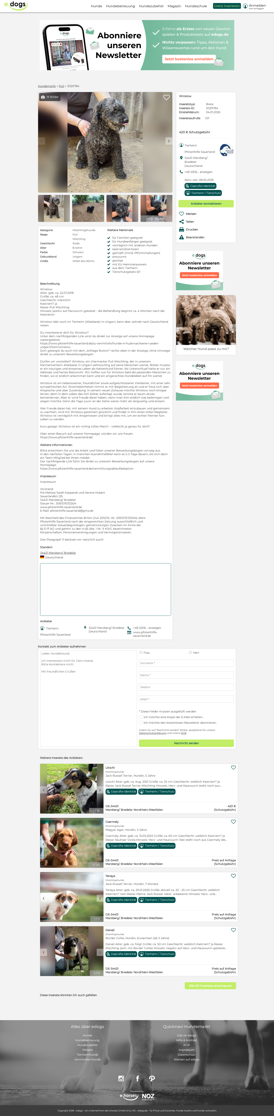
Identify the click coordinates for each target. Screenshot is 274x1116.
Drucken (192, 229)
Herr (195, 652)
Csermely (112, 822)
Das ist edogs (186, 1035)
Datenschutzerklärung (152, 733)
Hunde (87, 1035)
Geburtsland (48, 256)
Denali (110, 930)
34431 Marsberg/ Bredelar (58, 553)
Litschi (110, 767)
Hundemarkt (47, 86)
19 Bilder (50, 97)
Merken (191, 214)
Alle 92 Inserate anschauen (210, 986)
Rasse (44, 234)
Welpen (87, 1050)
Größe (44, 261)
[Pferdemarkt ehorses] (129, 1097)
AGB (183, 733)
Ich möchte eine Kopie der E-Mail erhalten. (173, 717)
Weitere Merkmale (120, 230)
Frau (146, 652)
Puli (61, 86)
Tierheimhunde (87, 1054)
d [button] (168, 141)
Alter (43, 247)
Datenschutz (187, 1054)
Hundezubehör (87, 1045)
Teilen (190, 221)
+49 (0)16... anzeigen (198, 172)
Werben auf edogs (186, 1059)
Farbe (44, 252)
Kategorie (46, 230)
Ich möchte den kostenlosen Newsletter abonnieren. (180, 722)
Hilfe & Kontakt (186, 1040)
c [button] (43, 789)
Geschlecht (47, 243)
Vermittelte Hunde (87, 1059)
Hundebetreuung (87, 1040)
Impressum (187, 1050)
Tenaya (110, 876)
